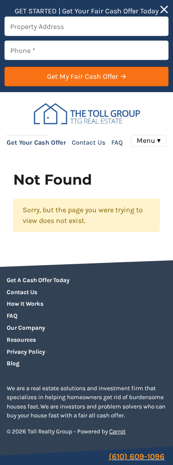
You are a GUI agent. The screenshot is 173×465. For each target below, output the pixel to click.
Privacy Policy (26, 351)
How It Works (25, 303)
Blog (13, 363)
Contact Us (89, 142)
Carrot (117, 431)
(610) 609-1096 (137, 456)
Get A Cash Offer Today (38, 280)
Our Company (26, 327)
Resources (21, 339)
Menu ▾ (149, 140)
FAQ (117, 142)
